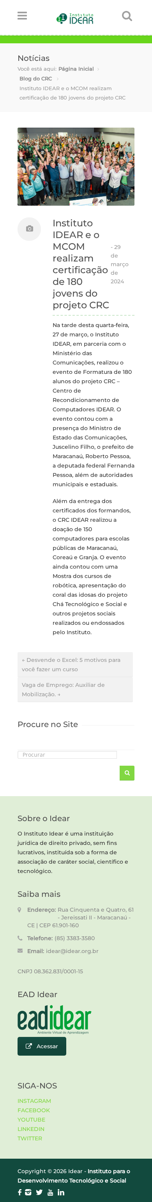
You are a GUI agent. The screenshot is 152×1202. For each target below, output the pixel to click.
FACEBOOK (34, 1110)
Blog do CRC (35, 78)
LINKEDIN (31, 1129)
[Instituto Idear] (75, 22)
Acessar (47, 1046)
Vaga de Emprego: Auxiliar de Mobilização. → (63, 689)
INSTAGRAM (34, 1100)
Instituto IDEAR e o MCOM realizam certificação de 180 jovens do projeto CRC (81, 264)
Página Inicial (76, 69)
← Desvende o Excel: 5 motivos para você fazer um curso (71, 664)
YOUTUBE (31, 1119)
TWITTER (30, 1138)
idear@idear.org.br (72, 951)
